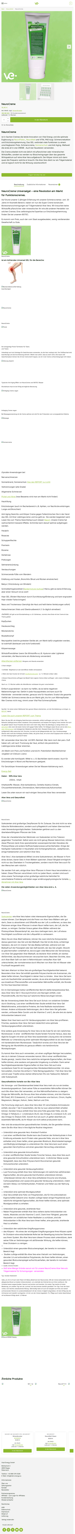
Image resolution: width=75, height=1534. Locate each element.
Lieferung (4, 1516)
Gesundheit (9, 9)
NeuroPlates (19, 140)
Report (47, 520)
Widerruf (4, 1514)
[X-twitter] (13, 1530)
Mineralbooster (17, 1436)
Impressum (5, 1512)
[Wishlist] (30, 1385)
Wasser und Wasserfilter (13, 1434)
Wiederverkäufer (7, 1500)
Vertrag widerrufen (7, 1520)
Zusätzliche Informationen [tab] (36, 184)
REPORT (4, 711)
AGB (2, 1507)
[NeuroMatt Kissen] (50, 1407)
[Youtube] (17, 1530)
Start (2, 9)
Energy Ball (6, 771)
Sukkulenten (6, 916)
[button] (70, 3)
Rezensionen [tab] (54, 184)
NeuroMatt (30, 140)
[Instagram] (8, 1530)
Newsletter (5, 1490)
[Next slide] (69, 47)
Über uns (4, 1483)
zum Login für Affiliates (17, 1496)
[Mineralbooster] (17, 1407)
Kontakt (4, 1488)
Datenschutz (5, 1509)
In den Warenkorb (41, 120)
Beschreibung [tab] (19, 184)
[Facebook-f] (4, 1530)
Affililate (4, 1496)
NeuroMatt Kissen (50, 1436)
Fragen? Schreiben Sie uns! (36, 175)
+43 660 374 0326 (14, 1474)
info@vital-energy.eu (14, 1476)
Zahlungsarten (6, 1485)
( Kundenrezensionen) (18, 113)
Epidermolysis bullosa (33, 589)
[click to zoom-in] (36, 46)
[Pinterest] (21, 1530)
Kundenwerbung (7, 1498)
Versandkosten (17, 110)
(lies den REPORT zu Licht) (38, 482)
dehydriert (4, 727)
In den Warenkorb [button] (17, 1450)
